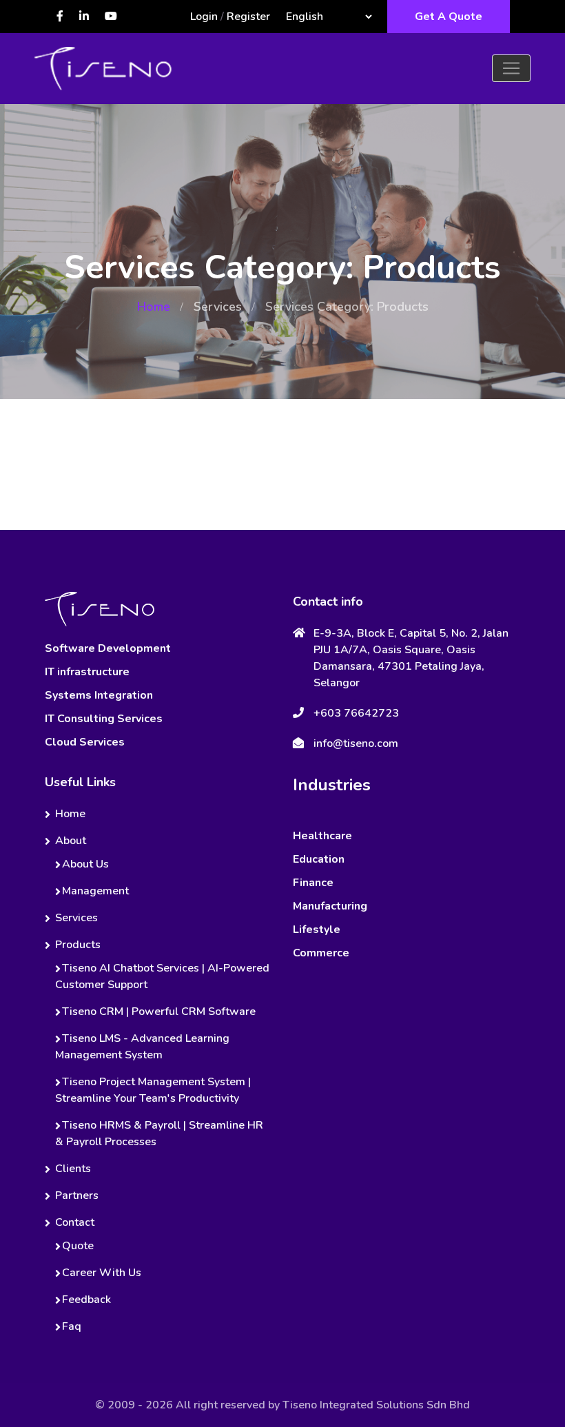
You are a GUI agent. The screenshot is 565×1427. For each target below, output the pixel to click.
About (70, 840)
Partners (77, 1195)
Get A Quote (448, 16)
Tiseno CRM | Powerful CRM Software (159, 1011)
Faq (71, 1326)
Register (248, 16)
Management (95, 891)
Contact (74, 1222)
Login (204, 16)
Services (218, 306)
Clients (73, 1168)
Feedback (86, 1299)
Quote (78, 1245)
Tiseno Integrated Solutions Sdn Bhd (376, 1405)
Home (153, 306)
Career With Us (101, 1272)
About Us (85, 864)
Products (78, 944)
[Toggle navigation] (511, 68)
